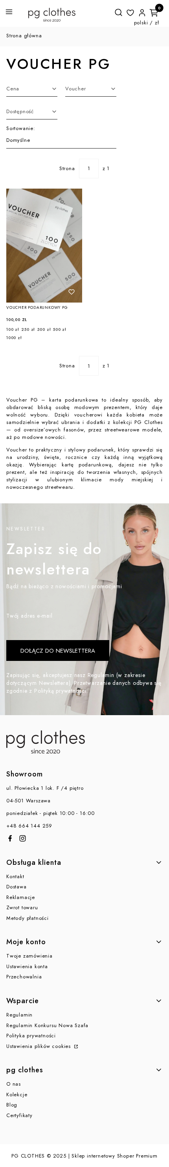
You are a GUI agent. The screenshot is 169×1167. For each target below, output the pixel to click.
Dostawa (16, 886)
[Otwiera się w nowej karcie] (10, 838)
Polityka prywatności (31, 1035)
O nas (13, 1084)
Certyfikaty (19, 1115)
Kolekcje (16, 1094)
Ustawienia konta (27, 966)
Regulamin (19, 1014)
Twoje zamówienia (29, 956)
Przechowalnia (24, 976)
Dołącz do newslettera (57, 650)
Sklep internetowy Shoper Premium (115, 1156)
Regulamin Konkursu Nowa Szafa (47, 1025)
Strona (67, 168)
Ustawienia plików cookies (39, 1046)
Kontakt (15, 876)
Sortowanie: (20, 128)
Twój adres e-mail (29, 616)
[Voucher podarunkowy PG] (44, 246)
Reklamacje (20, 897)
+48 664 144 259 (29, 825)
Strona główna (24, 35)
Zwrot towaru (22, 907)
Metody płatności (27, 918)
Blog (11, 1104)
